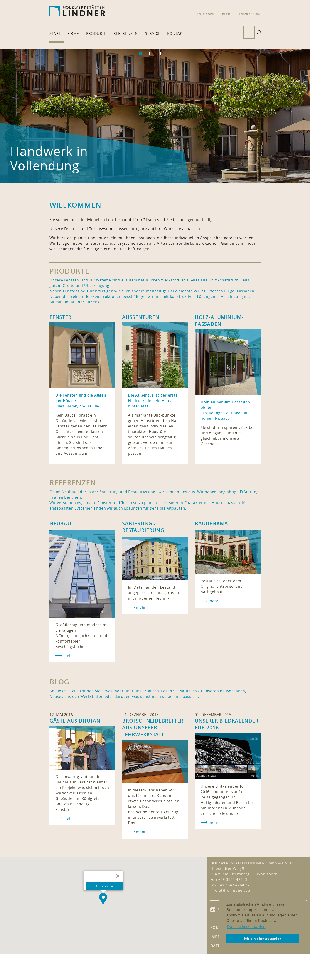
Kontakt (175, 33)
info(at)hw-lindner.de (230, 890)
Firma (73, 33)
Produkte (96, 33)
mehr (68, 818)
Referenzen (125, 33)
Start (55, 33)
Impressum (250, 13)
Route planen (104, 886)
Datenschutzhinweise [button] (246, 927)
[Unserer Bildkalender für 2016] (228, 756)
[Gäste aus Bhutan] (82, 748)
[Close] (117, 876)
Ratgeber (205, 13)
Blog (227, 13)
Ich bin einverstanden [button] (263, 938)
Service (152, 33)
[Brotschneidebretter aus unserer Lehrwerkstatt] (155, 761)
